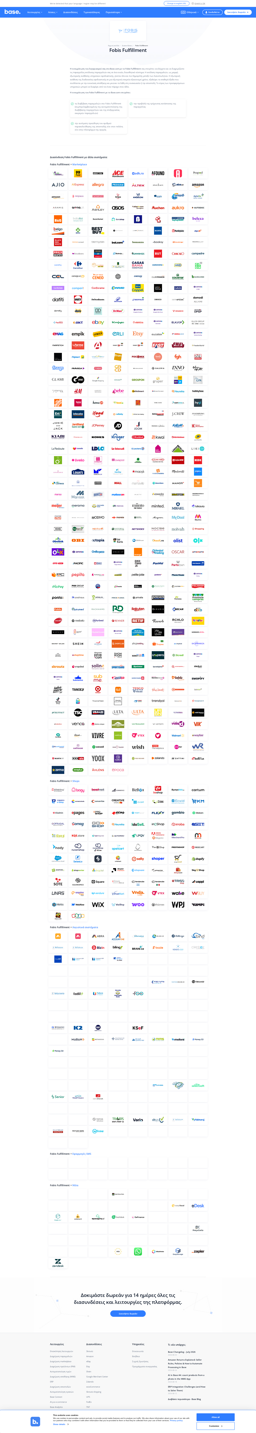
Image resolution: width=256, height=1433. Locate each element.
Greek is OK (200, 3)
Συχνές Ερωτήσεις (140, 1361)
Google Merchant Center (97, 1376)
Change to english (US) (176, 3)
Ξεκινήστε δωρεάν (236, 12)
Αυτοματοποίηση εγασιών (62, 1391)
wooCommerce (93, 1386)
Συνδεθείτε (214, 12)
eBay (88, 1361)
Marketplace (79, 164)
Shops (75, 781)
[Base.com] (12, 12)
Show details (59, 1424)
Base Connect (56, 1397)
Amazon (90, 1356)
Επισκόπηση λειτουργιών (61, 1351)
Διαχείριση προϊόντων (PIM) (62, 1366)
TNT (88, 1407)
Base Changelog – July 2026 (182, 1352)
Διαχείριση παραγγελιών (61, 1356)
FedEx (89, 1402)
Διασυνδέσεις (70, 12)
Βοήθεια (136, 1356)
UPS (88, 1397)
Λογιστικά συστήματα (85, 927)
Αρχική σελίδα (113, 45)
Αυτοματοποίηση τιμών (60, 1371)
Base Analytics (56, 1407)
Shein (88, 1371)
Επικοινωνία (137, 1351)
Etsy (88, 1366)
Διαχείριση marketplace (60, 1361)
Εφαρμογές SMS (81, 1153)
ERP (51, 1381)
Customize (214, 1426)
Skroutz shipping (93, 1391)
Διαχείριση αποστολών (60, 1386)
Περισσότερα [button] (113, 12)
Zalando (90, 1381)
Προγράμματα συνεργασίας (144, 1366)
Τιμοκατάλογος (92, 12)
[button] (189, 12)
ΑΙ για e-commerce (58, 1402)
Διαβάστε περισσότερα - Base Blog (184, 1399)
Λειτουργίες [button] (33, 12)
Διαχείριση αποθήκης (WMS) (62, 1376)
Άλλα (75, 1185)
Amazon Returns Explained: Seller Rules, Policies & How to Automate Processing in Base (185, 1363)
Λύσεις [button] (51, 12)
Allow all (216, 1417)
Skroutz (89, 1351)
